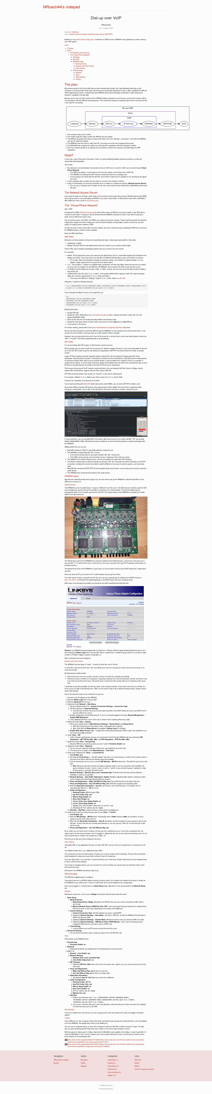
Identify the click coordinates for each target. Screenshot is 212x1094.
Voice (77, 75)
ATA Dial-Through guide (88, 212)
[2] (104, 835)
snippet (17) (112, 1075)
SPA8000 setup (78, 61)
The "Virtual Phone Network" (80, 55)
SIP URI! (122, 278)
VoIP (106, 34)
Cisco (97, 34)
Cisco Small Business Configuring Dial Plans (107, 327)
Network (78, 72)
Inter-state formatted (99, 315)
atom (57, 1063)
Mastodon (84, 1060)
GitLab (137, 1063)
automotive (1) (113, 1060)
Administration (81, 77)
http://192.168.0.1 (71, 580)
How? (69, 50)
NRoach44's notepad (61, 6)
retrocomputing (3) (114, 1072)
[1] (100, 655)
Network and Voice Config (85, 66)
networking (91, 34)
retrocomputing (81, 34)
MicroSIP (87, 384)
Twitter (83, 1063)
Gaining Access (81, 64)
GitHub (137, 1066)
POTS (110, 34)
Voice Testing (80, 68)
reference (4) (112, 1069)
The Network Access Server (80, 53)
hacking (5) (111, 1063)
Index (66, 45)
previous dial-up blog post (84, 39)
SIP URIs (76, 59)
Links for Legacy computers (144, 1069)
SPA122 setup (78, 70)
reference (75, 32)
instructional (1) (113, 1066)
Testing (78, 79)
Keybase (84, 1066)
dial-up (101, 34)
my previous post (92, 200)
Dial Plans (76, 57)
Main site (138, 1060)
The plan (70, 48)
